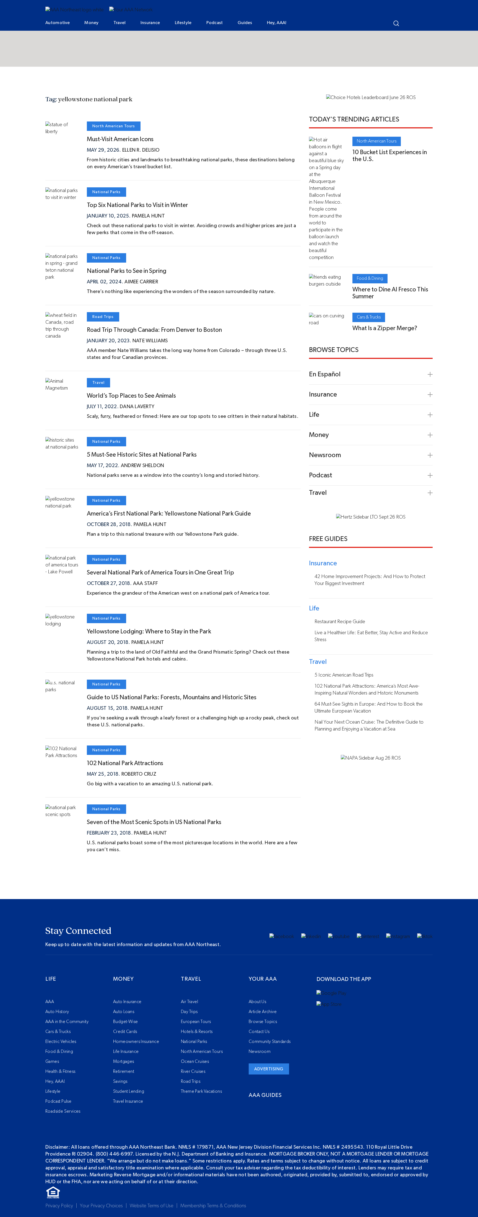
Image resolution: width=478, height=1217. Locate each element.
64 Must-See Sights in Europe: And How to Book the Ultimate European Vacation (369, 708)
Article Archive (263, 1011)
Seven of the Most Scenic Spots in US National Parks (154, 822)
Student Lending (128, 1091)
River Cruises (193, 1071)
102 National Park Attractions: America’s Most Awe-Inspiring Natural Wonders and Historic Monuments (367, 690)
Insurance (150, 22)
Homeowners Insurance (136, 1041)
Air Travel (189, 1002)
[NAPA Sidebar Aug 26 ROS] (371, 758)
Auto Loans (123, 1011)
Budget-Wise (125, 1021)
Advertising (269, 1069)
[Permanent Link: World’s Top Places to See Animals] (62, 388)
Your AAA (263, 979)
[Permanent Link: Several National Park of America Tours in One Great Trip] (62, 571)
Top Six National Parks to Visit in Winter (137, 205)
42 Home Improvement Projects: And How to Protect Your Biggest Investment (370, 580)
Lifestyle (183, 22)
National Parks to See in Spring (126, 271)
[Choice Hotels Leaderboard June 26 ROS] (371, 97)
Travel (119, 22)
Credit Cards (125, 1031)
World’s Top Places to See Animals (131, 396)
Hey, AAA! (277, 22)
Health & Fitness (60, 1071)
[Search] (396, 23)
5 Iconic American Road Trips (344, 675)
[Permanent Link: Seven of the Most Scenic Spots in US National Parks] (62, 814)
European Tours (196, 1021)
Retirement (123, 1071)
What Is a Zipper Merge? (384, 328)
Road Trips (103, 317)
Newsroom (260, 1051)
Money (91, 22)
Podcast (214, 22)
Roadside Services (62, 1111)
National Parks (106, 192)
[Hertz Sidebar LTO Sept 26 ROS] (371, 517)
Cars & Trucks (369, 317)
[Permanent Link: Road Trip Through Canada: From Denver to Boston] (62, 336)
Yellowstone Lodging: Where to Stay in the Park (149, 631)
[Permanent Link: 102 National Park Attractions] (62, 755)
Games (52, 1061)
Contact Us (259, 1031)
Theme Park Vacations (201, 1091)
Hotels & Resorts (196, 1031)
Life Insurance (126, 1051)
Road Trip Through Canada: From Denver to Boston (154, 330)
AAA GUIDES (265, 1095)
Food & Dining (370, 278)
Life (50, 979)
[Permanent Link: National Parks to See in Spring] (62, 277)
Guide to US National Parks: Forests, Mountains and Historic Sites (171, 697)
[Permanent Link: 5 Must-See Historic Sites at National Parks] (62, 447)
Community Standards (270, 1041)
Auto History (57, 1011)
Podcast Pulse (58, 1101)
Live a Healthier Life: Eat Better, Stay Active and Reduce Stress (371, 636)
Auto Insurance (127, 1002)
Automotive (57, 22)
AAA (49, 1002)
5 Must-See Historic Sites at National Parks (142, 455)
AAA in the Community (67, 1021)
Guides (245, 22)
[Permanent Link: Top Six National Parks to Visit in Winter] (62, 197)
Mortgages (123, 1061)
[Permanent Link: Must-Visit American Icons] (62, 131)
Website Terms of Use (151, 1205)
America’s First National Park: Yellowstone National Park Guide (169, 514)
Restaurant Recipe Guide (340, 621)
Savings (120, 1081)
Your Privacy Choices (101, 1205)
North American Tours (113, 126)
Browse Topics (263, 1021)
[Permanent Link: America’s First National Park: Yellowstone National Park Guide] (62, 506)
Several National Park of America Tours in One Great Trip (160, 572)
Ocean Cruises (195, 1061)
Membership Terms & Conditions (213, 1205)
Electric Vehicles (60, 1041)
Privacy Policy (59, 1205)
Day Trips (189, 1011)
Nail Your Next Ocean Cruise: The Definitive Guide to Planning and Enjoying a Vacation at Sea (369, 726)
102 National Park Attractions (125, 763)
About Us (257, 1002)
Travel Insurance (128, 1101)
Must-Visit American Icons (120, 139)
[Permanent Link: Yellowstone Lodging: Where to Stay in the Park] (62, 624)
